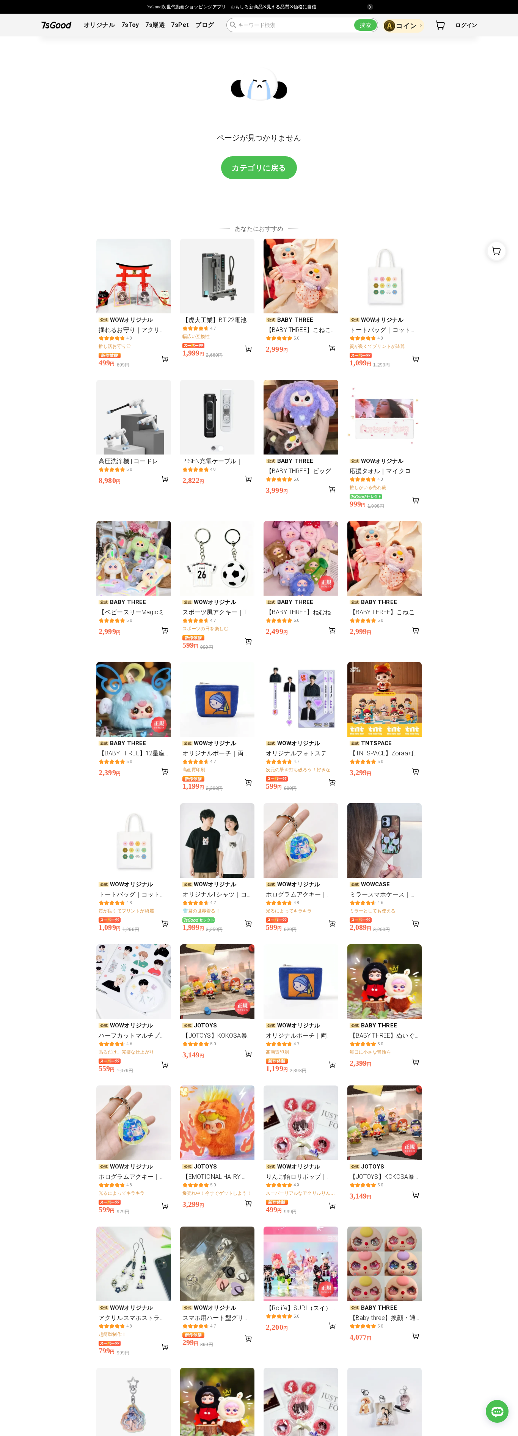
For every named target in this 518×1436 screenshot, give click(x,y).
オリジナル (99, 24)
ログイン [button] (466, 25)
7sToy (130, 24)
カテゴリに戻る (259, 167)
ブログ (204, 24)
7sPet (180, 24)
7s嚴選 (155, 24)
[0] (440, 25)
